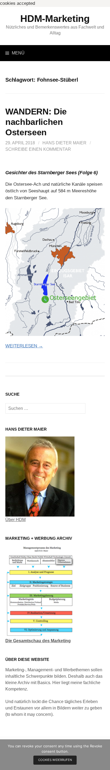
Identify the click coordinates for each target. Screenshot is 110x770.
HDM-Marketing (54, 18)
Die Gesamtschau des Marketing (38, 640)
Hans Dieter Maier (64, 143)
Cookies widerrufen (55, 760)
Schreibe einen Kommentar (38, 149)
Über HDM (15, 519)
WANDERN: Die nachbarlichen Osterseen (36, 122)
